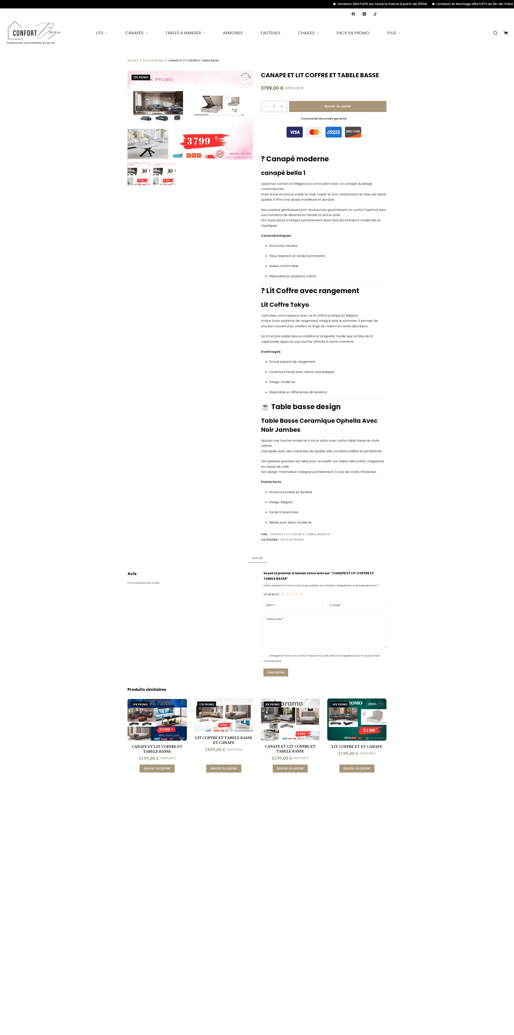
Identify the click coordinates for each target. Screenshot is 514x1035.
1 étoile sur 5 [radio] (283, 594)
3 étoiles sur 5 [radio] (292, 594)
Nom (271, 605)
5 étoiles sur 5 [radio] (301, 594)
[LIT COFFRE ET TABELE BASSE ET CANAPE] (224, 715)
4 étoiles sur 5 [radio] (296, 594)
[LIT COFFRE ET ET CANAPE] (357, 719)
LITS (99, 33)
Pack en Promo (292, 540)
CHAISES (306, 33)
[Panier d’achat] (505, 33)
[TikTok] (375, 14)
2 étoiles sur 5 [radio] (287, 594)
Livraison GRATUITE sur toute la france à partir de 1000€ (350, 4)
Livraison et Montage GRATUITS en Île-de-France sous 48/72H (454, 4)
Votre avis (275, 619)
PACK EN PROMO (353, 33)
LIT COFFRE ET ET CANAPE (356, 747)
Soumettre (275, 672)
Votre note (271, 594)
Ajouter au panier (337, 106)
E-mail (336, 605)
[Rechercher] (495, 33)
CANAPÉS (134, 33)
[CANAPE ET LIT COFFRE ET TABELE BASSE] (157, 719)
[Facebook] (353, 14)
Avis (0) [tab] (257, 558)
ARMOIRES (233, 33)
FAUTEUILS (270, 33)
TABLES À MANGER (183, 33)
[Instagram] (364, 14)
